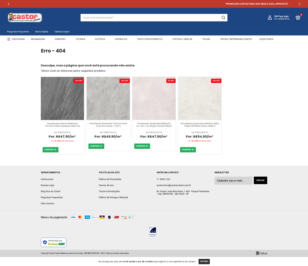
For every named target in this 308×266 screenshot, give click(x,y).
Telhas (206, 39)
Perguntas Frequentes (18, 31)
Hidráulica (121, 39)
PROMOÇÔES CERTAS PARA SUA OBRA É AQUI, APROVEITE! (154, 4)
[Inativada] (152, 232)
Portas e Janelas (182, 39)
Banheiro (60, 39)
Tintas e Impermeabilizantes (236, 39)
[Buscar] (223, 17)
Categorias (18, 39)
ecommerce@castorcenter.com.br (174, 185)
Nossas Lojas (47, 185)
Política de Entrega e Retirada (113, 197)
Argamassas (38, 39)
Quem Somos (266, 39)
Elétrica (100, 39)
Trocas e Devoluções (109, 191)
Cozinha (80, 39)
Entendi (204, 261)
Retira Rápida (41, 31)
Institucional (47, 179)
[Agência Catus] (261, 253)
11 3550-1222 (163, 179)
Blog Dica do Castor (50, 191)
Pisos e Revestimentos (149, 39)
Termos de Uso (106, 185)
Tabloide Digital (61, 31)
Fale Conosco (47, 203)
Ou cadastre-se (281, 19)
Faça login (283, 16)
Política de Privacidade (110, 179)
